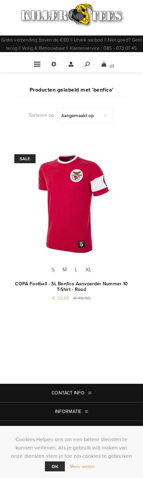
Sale (25, 159)
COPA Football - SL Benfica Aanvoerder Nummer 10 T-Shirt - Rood (71, 286)
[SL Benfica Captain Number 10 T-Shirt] (71, 200)
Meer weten (82, 466)
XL (88, 269)
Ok (55, 466)
